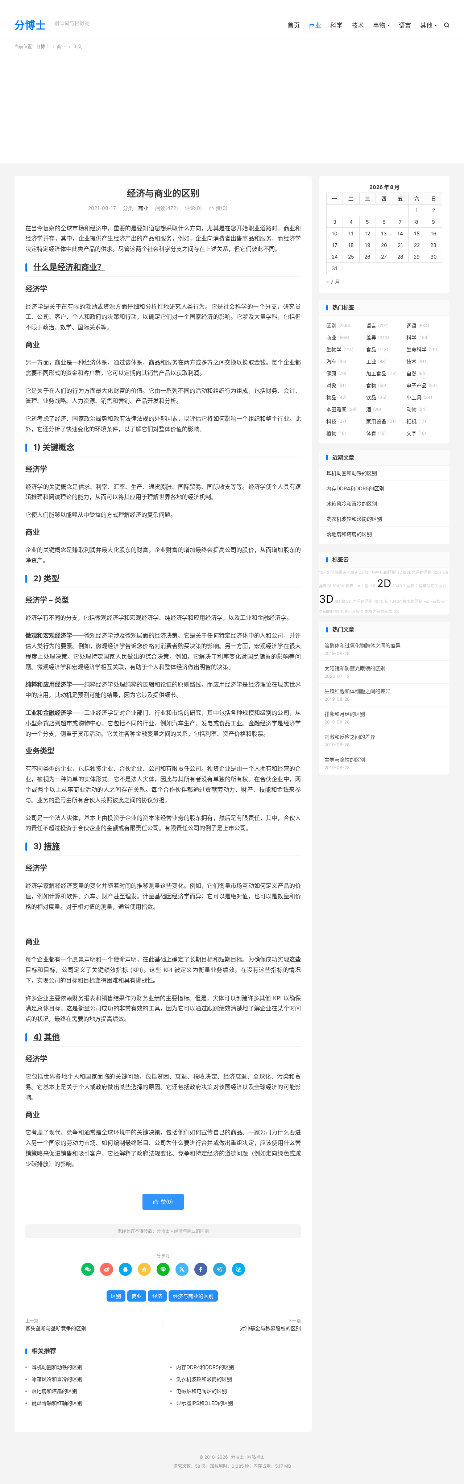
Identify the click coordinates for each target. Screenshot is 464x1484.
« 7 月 (333, 282)
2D (384, 583)
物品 (336, 397)
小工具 (419, 397)
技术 (358, 25)
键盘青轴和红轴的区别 (57, 1403)
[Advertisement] (232, 104)
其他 (426, 25)
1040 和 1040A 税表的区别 (398, 601)
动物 (416, 409)
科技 (336, 421)
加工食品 (381, 373)
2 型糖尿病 (336, 572)
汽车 (336, 361)
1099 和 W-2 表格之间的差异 (366, 611)
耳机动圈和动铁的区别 (57, 1367)
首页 (293, 25)
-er (357, 586)
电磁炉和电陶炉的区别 (201, 1391)
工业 (376, 361)
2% (396, 611)
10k (322, 572)
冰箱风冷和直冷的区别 (57, 1379)
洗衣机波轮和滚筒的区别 (204, 1379)
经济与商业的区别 (163, 193)
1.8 (373, 586)
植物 (336, 433)
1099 (352, 572)
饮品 (376, 397)
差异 (377, 337)
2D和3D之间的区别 (414, 572)
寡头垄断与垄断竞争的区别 (55, 1328)
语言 (405, 25)
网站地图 (256, 1457)
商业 (315, 25)
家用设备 (381, 421)
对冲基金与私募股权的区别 (270, 1328)
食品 (377, 349)
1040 (397, 586)
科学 (336, 25)
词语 (417, 325)
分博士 (30, 26)
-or (427, 601)
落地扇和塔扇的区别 (54, 1391)
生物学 (339, 349)
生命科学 (422, 349)
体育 (376, 433)
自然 (416, 373)
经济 (157, 1296)
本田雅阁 (341, 409)
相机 (416, 421)
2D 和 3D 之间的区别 (354, 601)
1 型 (365, 586)
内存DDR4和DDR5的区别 (205, 1367)
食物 (376, 385)
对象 (336, 385)
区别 (116, 1296)
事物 (379, 25)
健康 (336, 373)
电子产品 (421, 385)
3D (326, 599)
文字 (416, 433)
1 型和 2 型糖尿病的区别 (425, 586)
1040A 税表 (342, 586)
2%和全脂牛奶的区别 (377, 572)
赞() (218, 208)
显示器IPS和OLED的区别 (204, 1403)
